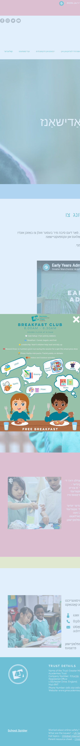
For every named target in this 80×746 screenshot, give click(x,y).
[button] (76, 319)
